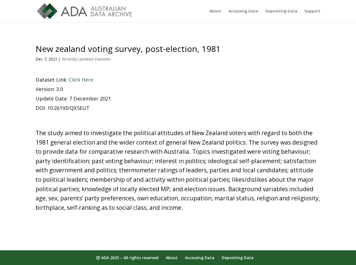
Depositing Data (281, 11)
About (215, 11)
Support (312, 11)
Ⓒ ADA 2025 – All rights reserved (127, 257)
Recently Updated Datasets (86, 59)
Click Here (81, 79)
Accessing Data (243, 11)
